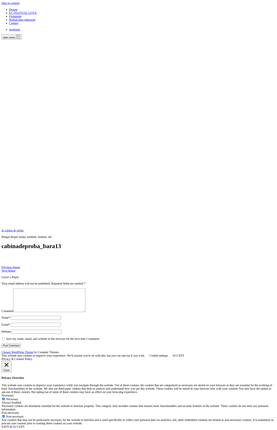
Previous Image (11, 267)
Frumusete (15, 16)
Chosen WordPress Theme (17, 352)
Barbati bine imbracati (22, 19)
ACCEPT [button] (178, 355)
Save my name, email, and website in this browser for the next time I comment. (53, 338)
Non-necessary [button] (10, 412)
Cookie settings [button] (158, 355)
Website (6, 331)
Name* (6, 317)
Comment (7, 311)
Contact (13, 23)
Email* (6, 324)
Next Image (8, 270)
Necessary (12, 399)
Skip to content (10, 3)
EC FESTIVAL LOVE (23, 13)
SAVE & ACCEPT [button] (13, 426)
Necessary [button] (8, 395)
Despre (13, 9)
